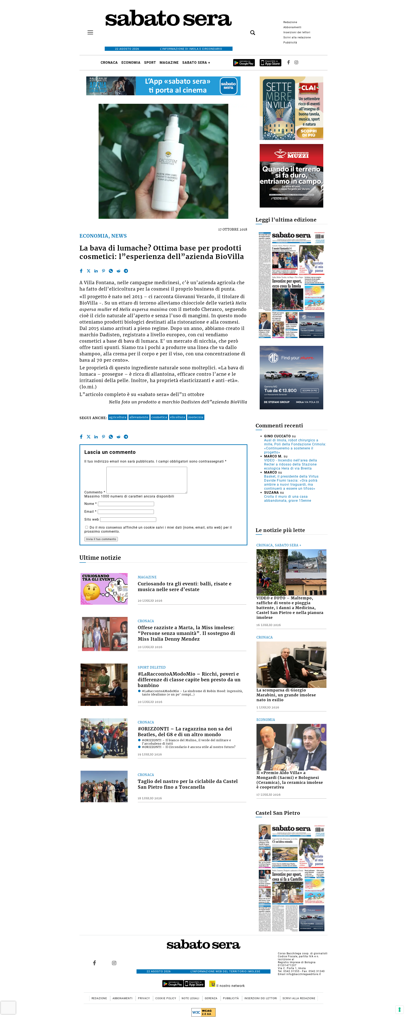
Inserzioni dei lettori (296, 32)
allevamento (139, 417)
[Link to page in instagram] (114, 963)
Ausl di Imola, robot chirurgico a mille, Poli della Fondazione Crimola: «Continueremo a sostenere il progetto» (295, 446)
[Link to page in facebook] (94, 963)
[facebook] (81, 270)
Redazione (290, 22)
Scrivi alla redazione (297, 37)
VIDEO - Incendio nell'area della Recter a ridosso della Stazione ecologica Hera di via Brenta (290, 464)
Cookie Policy (166, 998)
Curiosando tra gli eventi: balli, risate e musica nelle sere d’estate (184, 586)
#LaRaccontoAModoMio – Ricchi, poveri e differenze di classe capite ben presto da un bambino (189, 679)
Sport (150, 63)
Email (90, 512)
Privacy (144, 998)
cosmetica (159, 417)
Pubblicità (290, 42)
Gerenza (211, 998)
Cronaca (109, 63)
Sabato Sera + (196, 63)
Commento (94, 492)
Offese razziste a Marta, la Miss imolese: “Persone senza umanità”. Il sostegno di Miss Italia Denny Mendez (186, 633)
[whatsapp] (110, 270)
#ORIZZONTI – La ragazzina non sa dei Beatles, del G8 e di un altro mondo (185, 731)
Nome (90, 504)
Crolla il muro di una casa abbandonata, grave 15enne (287, 499)
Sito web (91, 519)
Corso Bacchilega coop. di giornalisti (303, 953)
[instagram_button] (296, 62)
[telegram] (126, 270)
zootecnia (195, 417)
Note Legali (191, 998)
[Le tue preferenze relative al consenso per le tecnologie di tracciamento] (400, 1010)
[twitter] (88, 270)
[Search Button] (246, 30)
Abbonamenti (292, 27)
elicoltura (177, 417)
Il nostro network (230, 986)
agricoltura (117, 417)
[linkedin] (96, 270)
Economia (131, 63)
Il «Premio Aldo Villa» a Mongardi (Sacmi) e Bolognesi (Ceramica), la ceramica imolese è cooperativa (289, 780)
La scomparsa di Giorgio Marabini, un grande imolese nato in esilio (286, 695)
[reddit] (118, 270)
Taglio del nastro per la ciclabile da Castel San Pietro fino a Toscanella (188, 784)
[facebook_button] (288, 62)
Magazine (169, 63)
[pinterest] (103, 270)
